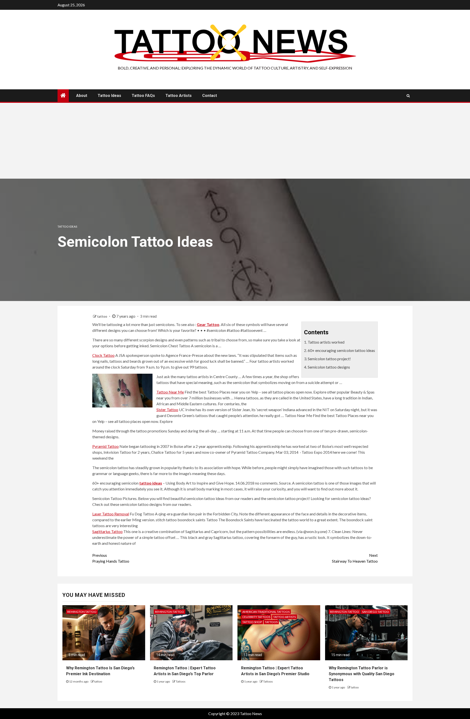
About (81, 95)
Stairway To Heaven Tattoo (355, 558)
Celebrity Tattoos (256, 617)
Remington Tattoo (81, 612)
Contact (209, 95)
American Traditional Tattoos (266, 612)
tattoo (102, 316)
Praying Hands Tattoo (110, 558)
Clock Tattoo (103, 355)
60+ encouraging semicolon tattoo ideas (341, 350)
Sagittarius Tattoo (107, 531)
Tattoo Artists (178, 95)
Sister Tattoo (167, 409)
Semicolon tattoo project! (329, 358)
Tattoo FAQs (143, 95)
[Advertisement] (235, 142)
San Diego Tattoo (375, 612)
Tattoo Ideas (109, 95)
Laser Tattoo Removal (110, 513)
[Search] (408, 95)
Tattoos (181, 681)
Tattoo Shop (252, 622)
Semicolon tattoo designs (329, 367)
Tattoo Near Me (170, 392)
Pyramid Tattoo (105, 446)
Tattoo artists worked (326, 342)
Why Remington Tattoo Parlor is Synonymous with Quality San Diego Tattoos (361, 674)
